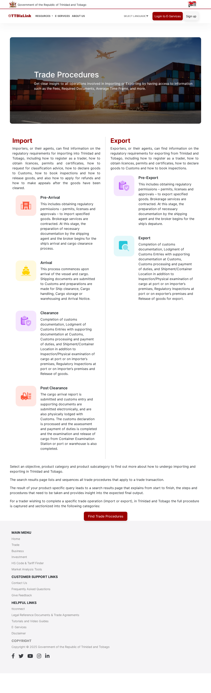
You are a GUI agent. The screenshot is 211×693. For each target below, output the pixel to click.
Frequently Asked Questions (31, 589)
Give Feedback (22, 595)
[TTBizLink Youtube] (30, 656)
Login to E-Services (168, 16)
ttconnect (18, 608)
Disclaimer (19, 633)
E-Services (19, 627)
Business (18, 551)
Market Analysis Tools (27, 569)
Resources (43, 15)
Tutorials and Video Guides (30, 621)
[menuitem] (78, 16)
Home (16, 539)
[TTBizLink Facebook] (13, 656)
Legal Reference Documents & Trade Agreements (45, 615)
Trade (15, 544)
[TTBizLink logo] (20, 16)
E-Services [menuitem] (62, 15)
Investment (19, 557)
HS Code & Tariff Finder (28, 563)
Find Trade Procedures (105, 516)
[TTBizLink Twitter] (21, 656)
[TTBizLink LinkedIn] (47, 656)
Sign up (191, 16)
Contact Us (19, 583)
